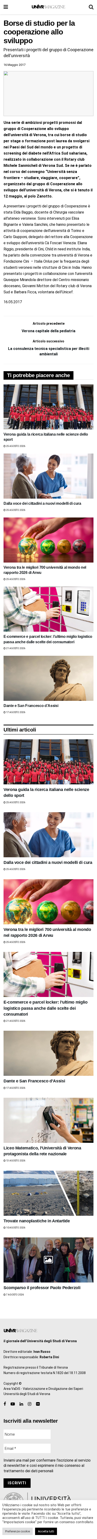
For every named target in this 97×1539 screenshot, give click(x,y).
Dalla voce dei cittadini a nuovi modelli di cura (42, 503)
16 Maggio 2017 (14, 65)
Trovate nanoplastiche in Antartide (37, 1221)
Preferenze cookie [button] (17, 1531)
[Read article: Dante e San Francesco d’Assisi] (48, 678)
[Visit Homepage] (48, 7)
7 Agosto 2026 (15, 1294)
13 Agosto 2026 (15, 1160)
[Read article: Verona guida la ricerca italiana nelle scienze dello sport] (48, 406)
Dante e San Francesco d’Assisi (31, 706)
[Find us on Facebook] (5, 1404)
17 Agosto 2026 (15, 712)
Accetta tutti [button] (46, 1531)
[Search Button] (91, 7)
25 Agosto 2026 (15, 446)
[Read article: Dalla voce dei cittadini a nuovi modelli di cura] (48, 476)
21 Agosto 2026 (15, 648)
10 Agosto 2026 (15, 1227)
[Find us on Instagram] (29, 1404)
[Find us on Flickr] (38, 1404)
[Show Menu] (6, 7)
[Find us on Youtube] (13, 1404)
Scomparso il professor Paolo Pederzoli (42, 1287)
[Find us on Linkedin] (21, 1404)
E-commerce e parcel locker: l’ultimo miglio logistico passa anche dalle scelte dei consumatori (46, 1008)
